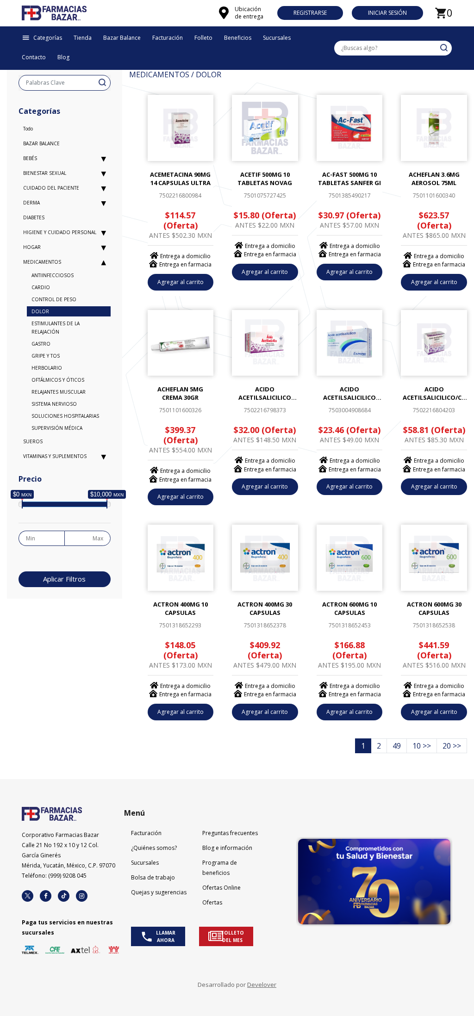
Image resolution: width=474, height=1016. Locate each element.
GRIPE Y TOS (45, 356)
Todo (28, 128)
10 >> (421, 746)
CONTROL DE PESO (53, 299)
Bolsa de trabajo (153, 877)
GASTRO (40, 344)
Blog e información (227, 848)
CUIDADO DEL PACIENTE (51, 188)
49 (397, 746)
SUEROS (33, 441)
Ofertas (212, 902)
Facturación (146, 833)
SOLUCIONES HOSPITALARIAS (65, 416)
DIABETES (33, 217)
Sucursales (145, 863)
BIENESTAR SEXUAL (44, 173)
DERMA (31, 202)
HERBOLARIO (46, 368)
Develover (261, 984)
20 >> (452, 746)
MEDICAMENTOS (42, 262)
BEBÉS (30, 158)
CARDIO (40, 287)
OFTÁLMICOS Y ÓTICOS (57, 380)
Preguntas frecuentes (230, 833)
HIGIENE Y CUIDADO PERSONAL (59, 232)
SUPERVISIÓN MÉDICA (56, 428)
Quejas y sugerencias (159, 892)
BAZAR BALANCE (41, 143)
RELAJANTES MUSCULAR (58, 392)
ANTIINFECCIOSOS (52, 275)
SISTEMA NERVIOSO (54, 404)
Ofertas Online (221, 888)
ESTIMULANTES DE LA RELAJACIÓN (55, 327)
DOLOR (40, 311)
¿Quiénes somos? (154, 848)
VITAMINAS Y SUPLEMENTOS (55, 456)
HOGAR (32, 247)
